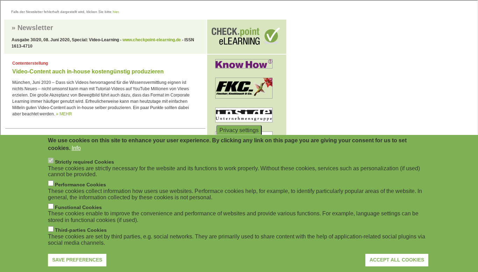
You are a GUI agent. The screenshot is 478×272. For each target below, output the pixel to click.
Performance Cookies (80, 184)
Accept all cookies (397, 260)
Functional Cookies (78, 207)
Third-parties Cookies (81, 230)
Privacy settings (239, 130)
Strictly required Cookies (84, 161)
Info (76, 148)
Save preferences (77, 260)
